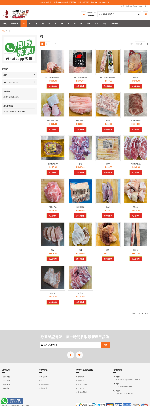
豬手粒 (135, 207)
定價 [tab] (5, 75)
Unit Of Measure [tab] (11, 82)
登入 (146, 6)
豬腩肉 (135, 250)
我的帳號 (44, 377)
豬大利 (108, 207)
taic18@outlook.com (124, 386)
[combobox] (119, 14)
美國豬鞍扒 (80, 207)
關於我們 (6, 377)
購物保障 (6, 384)
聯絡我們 (6, 388)
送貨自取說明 (83, 384)
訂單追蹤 (81, 388)
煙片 (108, 164)
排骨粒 (108, 120)
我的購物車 (45, 384)
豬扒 (52, 250)
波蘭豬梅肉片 (53, 164)
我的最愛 (44, 388)
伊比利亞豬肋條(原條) (108, 77)
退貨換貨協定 (83, 392)
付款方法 (81, 380)
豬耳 (80, 250)
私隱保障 (6, 380)
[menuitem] (15, 23)
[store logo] (15, 14)
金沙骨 (80, 293)
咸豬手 (135, 77)
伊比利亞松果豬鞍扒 (52, 77)
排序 (132, 44)
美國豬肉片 (53, 207)
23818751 (91, 15)
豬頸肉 (52, 293)
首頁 (3, 31)
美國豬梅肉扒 (136, 164)
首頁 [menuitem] (5, 23)
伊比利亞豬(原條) (80, 77)
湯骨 (80, 164)
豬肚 (108, 250)
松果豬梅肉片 (136, 120)
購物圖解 (81, 377)
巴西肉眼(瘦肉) (52, 120)
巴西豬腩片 (80, 120)
